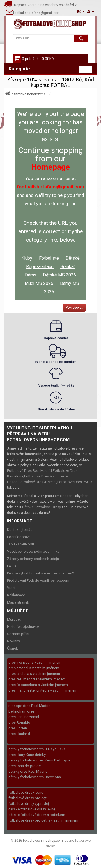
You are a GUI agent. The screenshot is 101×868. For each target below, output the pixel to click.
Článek (12, 648)
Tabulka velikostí (20, 544)
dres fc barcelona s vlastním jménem (38, 685)
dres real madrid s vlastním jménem (37, 679)
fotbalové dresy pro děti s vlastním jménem (43, 820)
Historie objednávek (23, 627)
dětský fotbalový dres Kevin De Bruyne (39, 760)
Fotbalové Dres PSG (73, 482)
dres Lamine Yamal (23, 717)
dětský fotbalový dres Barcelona (34, 777)
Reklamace (16, 595)
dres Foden (17, 728)
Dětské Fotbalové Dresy (41, 507)
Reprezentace (40, 266)
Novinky (13, 641)
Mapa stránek (18, 602)
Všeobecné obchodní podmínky (33, 551)
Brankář (67, 266)
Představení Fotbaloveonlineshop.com (38, 580)
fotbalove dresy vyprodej (28, 803)
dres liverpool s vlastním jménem (34, 662)
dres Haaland (19, 734)
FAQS (11, 566)
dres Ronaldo (19, 722)
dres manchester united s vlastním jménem (42, 690)
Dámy (30, 275)
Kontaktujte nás (19, 530)
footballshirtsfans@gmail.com (37, 13)
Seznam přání (18, 634)
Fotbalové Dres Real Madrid (29, 471)
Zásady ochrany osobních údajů (33, 559)
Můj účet (14, 619)
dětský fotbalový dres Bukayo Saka (37, 749)
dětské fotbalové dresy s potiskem (36, 815)
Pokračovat (74, 307)
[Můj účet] (90, 12)
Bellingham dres (21, 711)
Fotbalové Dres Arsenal (37, 482)
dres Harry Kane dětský (27, 755)
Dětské (73, 258)
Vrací (11, 588)
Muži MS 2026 (39, 283)
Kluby (26, 258)
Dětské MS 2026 (59, 275)
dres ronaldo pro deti (25, 766)
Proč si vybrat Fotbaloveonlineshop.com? (40, 573)
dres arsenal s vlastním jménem (33, 668)
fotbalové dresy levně (25, 792)
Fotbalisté (49, 258)
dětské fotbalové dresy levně (31, 809)
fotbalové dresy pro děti (27, 798)
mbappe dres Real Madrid (29, 706)
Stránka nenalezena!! (30, 94)
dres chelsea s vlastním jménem (34, 673)
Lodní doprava (19, 537)
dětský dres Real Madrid (28, 771)
